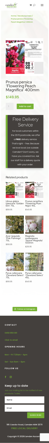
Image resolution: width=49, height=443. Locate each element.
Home (13, 16)
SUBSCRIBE (36, 415)
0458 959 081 (11, 333)
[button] (39, 42)
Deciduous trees (25, 16)
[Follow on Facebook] (5, 377)
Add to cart (25, 106)
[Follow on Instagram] (11, 377)
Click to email (11, 340)
